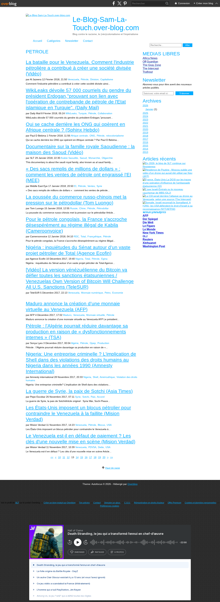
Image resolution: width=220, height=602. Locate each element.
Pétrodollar (103, 208)
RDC (76, 236)
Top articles (84, 503)
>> (111, 457)
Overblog (133, 484)
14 (77, 457)
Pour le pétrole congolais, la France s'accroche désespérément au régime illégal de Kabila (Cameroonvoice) (76, 225)
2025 (145, 113)
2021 (145, 126)
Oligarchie (107, 158)
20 (104, 457)
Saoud (83, 158)
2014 (145, 148)
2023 (145, 119)
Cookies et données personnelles (200, 503)
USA (109, 425)
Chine (82, 208)
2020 (145, 129)
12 (68, 457)
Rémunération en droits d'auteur (149, 503)
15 (81, 457)
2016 (145, 142)
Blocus (101, 425)
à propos (119, 552)
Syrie (99, 186)
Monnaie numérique (92, 292)
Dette (101, 447)
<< (52, 457)
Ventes (91, 186)
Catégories (53, 40)
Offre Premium (174, 503)
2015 (145, 145)
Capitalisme (106, 79)
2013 (145, 152)
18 (95, 457)
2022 (145, 122)
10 (59, 457)
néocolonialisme (115, 135)
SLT (17, 503)
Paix (93, 396)
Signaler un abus (112, 503)
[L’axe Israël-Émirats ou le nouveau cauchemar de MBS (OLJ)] (167, 191)
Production (103, 343)
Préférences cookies (109, 506)
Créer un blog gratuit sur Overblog (59, 503)
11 (64, 457)
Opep (93, 343)
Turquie (82, 113)
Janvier (149, 109)
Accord (100, 396)
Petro (108, 292)
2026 (145, 105)
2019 (145, 132)
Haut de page (112, 468)
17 (90, 457)
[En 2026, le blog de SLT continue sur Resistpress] (167, 165)
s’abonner (79, 552)
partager (99, 552)
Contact (87, 40)
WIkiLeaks (71, 113)
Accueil (37, 40)
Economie (117, 292)
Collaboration (105, 113)
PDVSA (92, 447)
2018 (145, 135)
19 (99, 457)
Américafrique (107, 377)
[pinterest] (125, 3)
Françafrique (94, 236)
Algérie (75, 343)
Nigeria (79, 258)
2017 (145, 139)
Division (94, 79)
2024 (145, 116)
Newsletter (71, 40)
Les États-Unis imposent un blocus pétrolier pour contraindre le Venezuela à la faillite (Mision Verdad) (78, 413)
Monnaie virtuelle (95, 315)
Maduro (67, 315)
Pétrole (85, 79)
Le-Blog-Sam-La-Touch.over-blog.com (106, 23)
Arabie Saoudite (69, 158)
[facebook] (114, 3)
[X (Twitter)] (119, 3)
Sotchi (85, 396)
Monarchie (94, 158)
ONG (92, 135)
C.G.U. (127, 503)
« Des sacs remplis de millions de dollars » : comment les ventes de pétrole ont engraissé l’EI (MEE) (78, 174)
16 (86, 457)
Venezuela (73, 79)
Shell (95, 377)
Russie (74, 208)
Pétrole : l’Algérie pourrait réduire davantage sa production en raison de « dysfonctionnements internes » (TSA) (77, 331)
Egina (104, 258)
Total (83, 236)
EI (75, 186)
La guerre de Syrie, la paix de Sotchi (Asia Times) (79, 391)
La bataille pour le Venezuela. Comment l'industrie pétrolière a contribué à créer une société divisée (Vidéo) (80, 67)
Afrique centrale (79, 135)
